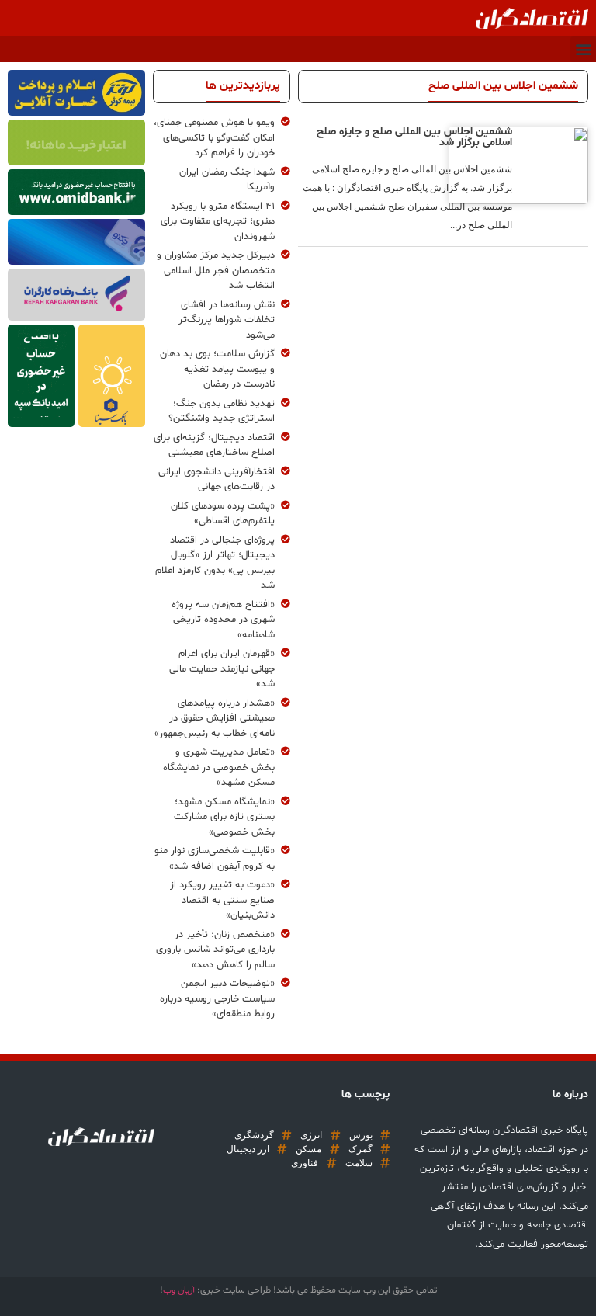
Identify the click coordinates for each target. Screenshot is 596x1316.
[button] (583, 49)
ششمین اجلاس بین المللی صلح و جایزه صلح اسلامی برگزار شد (414, 137)
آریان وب (179, 1290)
